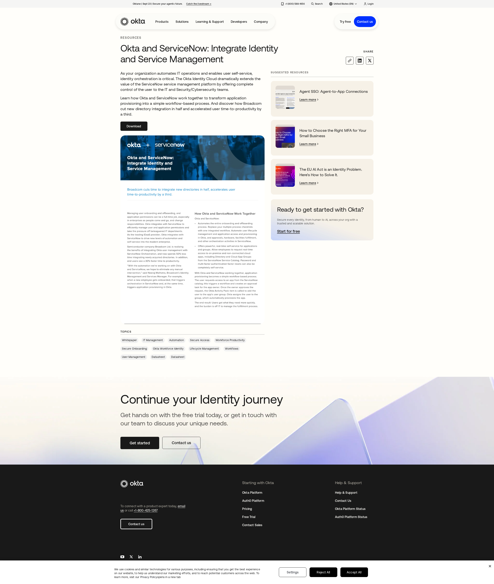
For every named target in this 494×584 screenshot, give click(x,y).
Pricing (247, 508)
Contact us (365, 21)
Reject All (323, 572)
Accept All (354, 572)
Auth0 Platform (253, 500)
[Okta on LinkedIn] (140, 557)
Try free (345, 21)
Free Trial (248, 517)
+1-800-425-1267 (145, 510)
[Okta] (132, 22)
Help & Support (346, 492)
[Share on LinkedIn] (360, 61)
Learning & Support (210, 21)
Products (162, 21)
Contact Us (343, 500)
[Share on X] (370, 61)
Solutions (182, 21)
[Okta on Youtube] (122, 557)
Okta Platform (252, 492)
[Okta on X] (131, 557)
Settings (293, 572)
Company (261, 21)
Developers (239, 21)
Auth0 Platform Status (351, 517)
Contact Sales (252, 525)
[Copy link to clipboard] (350, 61)
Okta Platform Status (350, 508)
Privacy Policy (160, 577)
